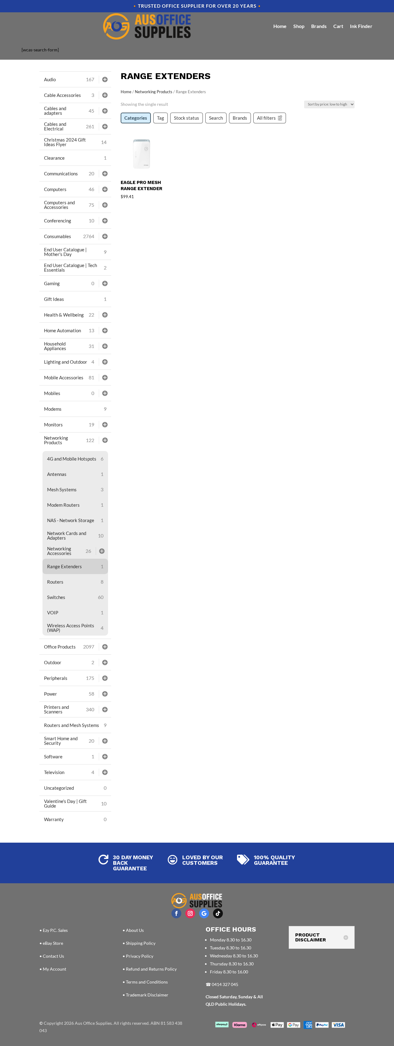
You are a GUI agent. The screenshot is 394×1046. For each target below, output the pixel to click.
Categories (135, 118)
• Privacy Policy (138, 956)
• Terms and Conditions (145, 981)
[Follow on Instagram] (190, 913)
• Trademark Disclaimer (145, 994)
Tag (160, 118)
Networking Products (153, 91)
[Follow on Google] (204, 913)
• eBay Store (51, 943)
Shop (298, 26)
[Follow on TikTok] (218, 913)
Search (216, 118)
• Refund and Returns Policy (150, 969)
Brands (319, 26)
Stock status (186, 118)
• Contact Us (51, 956)
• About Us (133, 930)
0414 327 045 (225, 984)
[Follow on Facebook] (176, 913)
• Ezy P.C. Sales (53, 930)
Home (280, 26)
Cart (338, 26)
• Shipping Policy (139, 943)
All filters (266, 118)
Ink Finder (361, 26)
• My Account (52, 969)
